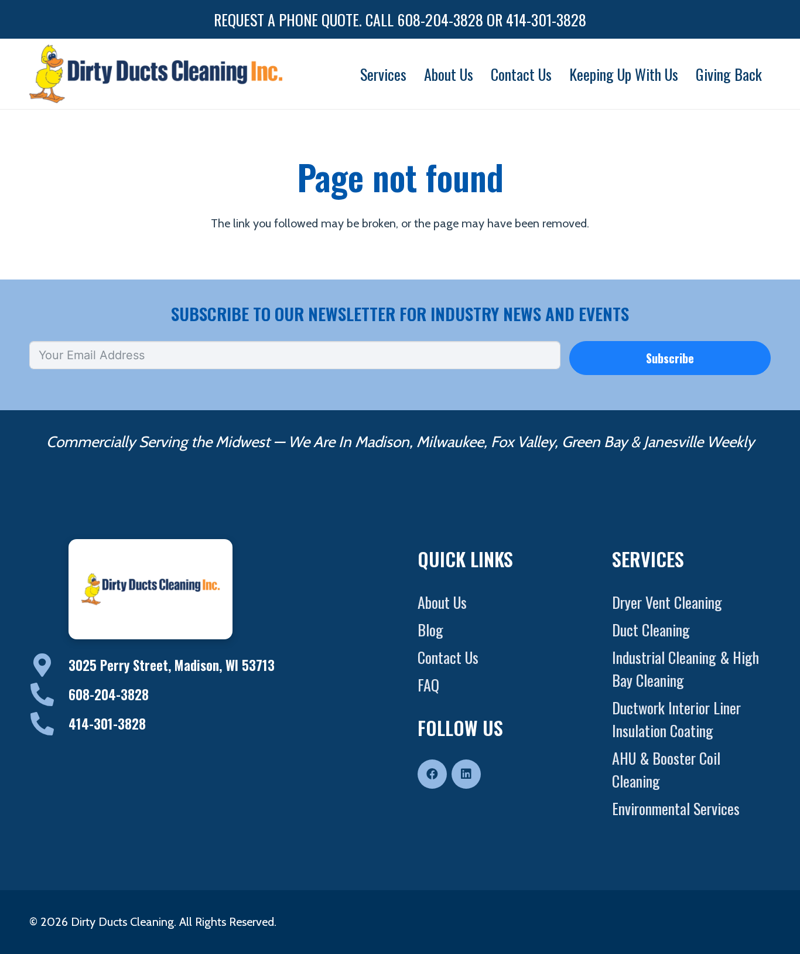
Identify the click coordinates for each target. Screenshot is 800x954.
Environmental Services (676, 808)
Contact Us (448, 657)
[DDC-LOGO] (155, 74)
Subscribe (670, 358)
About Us (442, 602)
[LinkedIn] (466, 774)
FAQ (428, 684)
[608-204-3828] (49, 694)
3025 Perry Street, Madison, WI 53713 (172, 665)
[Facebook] (432, 774)
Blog (430, 629)
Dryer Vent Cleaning (667, 602)
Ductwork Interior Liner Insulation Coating (676, 719)
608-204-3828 (109, 694)
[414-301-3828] (49, 723)
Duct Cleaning (651, 629)
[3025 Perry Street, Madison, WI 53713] (49, 665)
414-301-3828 (107, 724)
